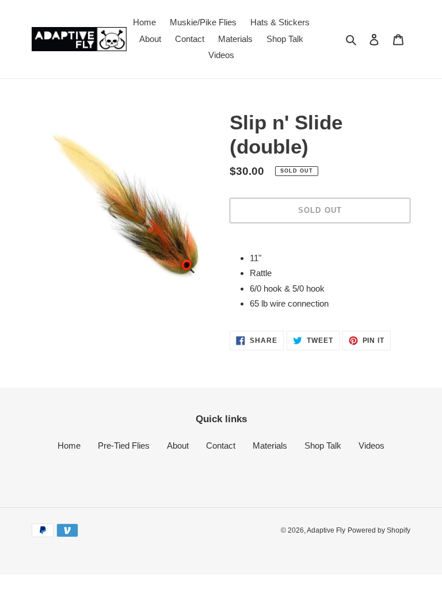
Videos (371, 445)
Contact (220, 445)
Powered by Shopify (379, 530)
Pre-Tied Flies (124, 445)
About (178, 445)
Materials (270, 445)
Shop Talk (322, 445)
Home (69, 445)
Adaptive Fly (326, 530)
